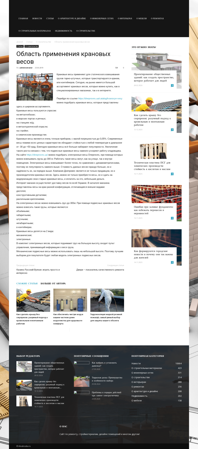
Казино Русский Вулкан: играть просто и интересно (38, 271)
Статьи (50, 18)
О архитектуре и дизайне (72, 18)
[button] (178, 18)
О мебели (141, 18)
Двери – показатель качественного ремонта (100, 269)
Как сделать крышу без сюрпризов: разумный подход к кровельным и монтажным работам (152, 120)
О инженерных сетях (102, 18)
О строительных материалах (35, 31)
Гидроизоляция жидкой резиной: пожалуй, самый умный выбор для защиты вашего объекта (106, 317)
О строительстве (85, 31)
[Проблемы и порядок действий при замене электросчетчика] (81, 396)
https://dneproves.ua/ (37, 154)
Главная (23, 18)
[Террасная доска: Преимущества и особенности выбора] (81, 381)
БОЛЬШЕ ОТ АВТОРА (53, 283)
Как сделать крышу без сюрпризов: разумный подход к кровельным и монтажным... (49, 384)
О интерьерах (125, 18)
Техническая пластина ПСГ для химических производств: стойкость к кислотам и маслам (152, 166)
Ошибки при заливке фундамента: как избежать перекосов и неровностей (153, 210)
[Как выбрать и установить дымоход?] (81, 366)
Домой (19, 42)
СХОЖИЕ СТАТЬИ (27, 283)
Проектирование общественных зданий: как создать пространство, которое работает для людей (154, 77)
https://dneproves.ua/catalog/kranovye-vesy (100, 98)
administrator (25, 68)
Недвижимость (63, 31)
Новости (37, 18)
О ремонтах (157, 18)
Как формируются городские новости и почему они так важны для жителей (153, 254)
